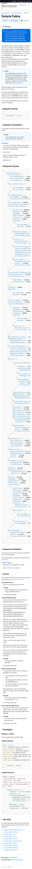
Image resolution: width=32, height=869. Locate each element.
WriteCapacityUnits (22, 256)
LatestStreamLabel (15, 302)
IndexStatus (17, 217)
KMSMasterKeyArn (16, 453)
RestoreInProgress (17, 442)
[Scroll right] (29, 5)
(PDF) (24, 40)
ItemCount (16, 219)
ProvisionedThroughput (21, 246)
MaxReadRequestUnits (22, 233)
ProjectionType (20, 243)
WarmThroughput (18, 259)
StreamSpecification (15, 460)
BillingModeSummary (15, 195)
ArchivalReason (16, 180)
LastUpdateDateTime (22, 420)
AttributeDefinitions (16, 184)
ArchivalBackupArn (17, 176)
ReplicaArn (17, 409)
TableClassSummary (15, 469)
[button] (6, 26)
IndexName (16, 213)
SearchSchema (17, 510)
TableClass (19, 422)
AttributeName (18, 187)
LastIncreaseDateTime (23, 250)
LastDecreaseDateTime (23, 248)
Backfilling (17, 210)
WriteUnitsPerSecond (22, 265)
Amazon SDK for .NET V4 (11, 832)
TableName (9, 115)
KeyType (20, 226)
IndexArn (16, 211)
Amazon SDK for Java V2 (11, 838)
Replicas (11, 359)
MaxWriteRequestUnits (23, 235)
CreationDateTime (14, 202)
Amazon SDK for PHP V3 (11, 845)
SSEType (13, 455)
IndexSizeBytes (18, 215)
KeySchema (16, 221)
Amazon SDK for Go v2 (10, 836)
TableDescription (12, 173)
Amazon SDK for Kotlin (10, 843)
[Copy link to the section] (2, 109)
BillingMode (15, 197)
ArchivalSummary (14, 174)
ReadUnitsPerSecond (22, 261)
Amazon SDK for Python (10, 847)
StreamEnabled (16, 462)
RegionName (17, 280)
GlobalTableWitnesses (16, 276)
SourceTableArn (16, 446)
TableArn (11, 468)
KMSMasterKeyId (18, 394)
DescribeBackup (13, 857)
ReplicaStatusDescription (22, 414)
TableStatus (18, 83)
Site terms (10, 867)
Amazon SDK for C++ (10, 834)
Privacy (4, 867)
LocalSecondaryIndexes (16, 304)
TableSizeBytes (13, 481)
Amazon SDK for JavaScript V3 (12, 841)
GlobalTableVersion (15, 274)
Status (17, 263)
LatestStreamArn (14, 300)
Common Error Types (18, 579)
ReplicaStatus (18, 412)
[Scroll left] (19, 5)
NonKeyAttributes (21, 241)
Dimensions (17, 490)
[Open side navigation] (2, 9)
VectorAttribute (19, 521)
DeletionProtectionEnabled (18, 204)
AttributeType (18, 189)
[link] (27, 13)
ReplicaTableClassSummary (22, 418)
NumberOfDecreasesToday (19, 351)
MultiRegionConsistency (16, 337)
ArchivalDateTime (17, 178)
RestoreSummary (13, 438)
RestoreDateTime (16, 440)
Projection (17, 239)
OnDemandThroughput (20, 232)
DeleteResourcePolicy (17, 860)
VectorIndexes (13, 484)
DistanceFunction (19, 492)
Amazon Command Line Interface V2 (14, 830)
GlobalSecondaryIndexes (16, 206)
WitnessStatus (18, 281)
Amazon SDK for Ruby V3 (11, 850)
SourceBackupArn (16, 444)
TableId (11, 477)
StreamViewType (16, 464)
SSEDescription (13, 449)
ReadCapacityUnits (22, 254)
